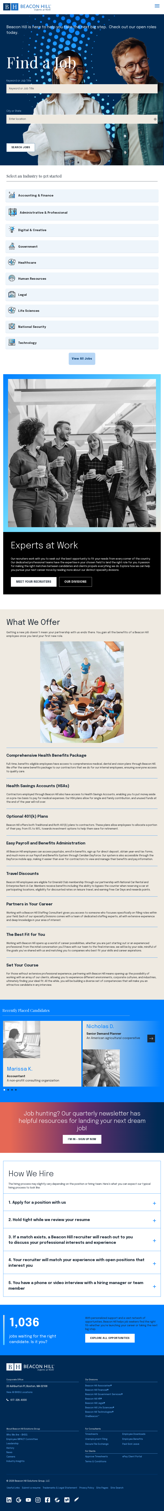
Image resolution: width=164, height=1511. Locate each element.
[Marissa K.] (42, 1039)
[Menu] (157, 6)
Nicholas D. (100, 1026)
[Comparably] (57, 1499)
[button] (82, 359)
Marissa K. (20, 1069)
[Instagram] (38, 1499)
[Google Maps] (18, 1499)
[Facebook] (47, 1499)
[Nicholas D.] (122, 1068)
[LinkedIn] (9, 1499)
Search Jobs (20, 147)
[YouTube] (28, 1499)
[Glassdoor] (67, 1499)
